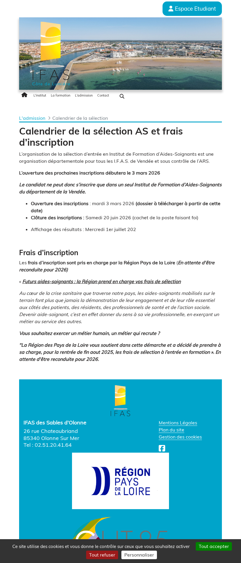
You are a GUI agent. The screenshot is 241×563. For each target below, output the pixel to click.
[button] (122, 96)
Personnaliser (139, 555)
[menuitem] (25, 95)
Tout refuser (102, 555)
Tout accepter (214, 546)
